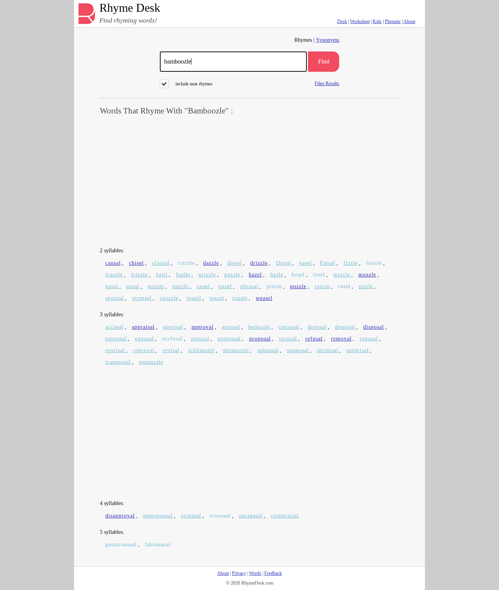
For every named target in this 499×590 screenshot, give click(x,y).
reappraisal (285, 516)
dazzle (211, 263)
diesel (234, 263)
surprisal (358, 350)
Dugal (283, 263)
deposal (317, 327)
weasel (264, 298)
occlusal (172, 339)
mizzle (341, 275)
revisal (171, 350)
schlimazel (201, 350)
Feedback (273, 573)
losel (319, 275)
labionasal (158, 544)
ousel (203, 286)
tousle (240, 298)
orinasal (191, 516)
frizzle (139, 275)
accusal (114, 327)
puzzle (298, 286)
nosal (133, 286)
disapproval (120, 516)
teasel (194, 298)
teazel (216, 298)
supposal (298, 350)
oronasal (220, 516)
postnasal (229, 339)
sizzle (366, 286)
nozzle (156, 286)
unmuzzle (151, 362)
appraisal (143, 327)
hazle (276, 275)
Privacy (239, 573)
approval (202, 327)
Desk (342, 21)
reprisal (115, 350)
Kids (377, 21)
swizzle (169, 298)
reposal (369, 339)
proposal (260, 339)
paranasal (251, 516)
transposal (118, 362)
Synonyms (327, 40)
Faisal (327, 263)
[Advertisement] (249, 181)
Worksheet (360, 21)
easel (305, 263)
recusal (288, 339)
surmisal (327, 350)
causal (113, 263)
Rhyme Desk (129, 8)
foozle (374, 263)
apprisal (173, 327)
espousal (116, 339)
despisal (345, 327)
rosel (344, 286)
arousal (231, 327)
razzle (322, 286)
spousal (114, 298)
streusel (142, 298)
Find (323, 61)
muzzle (367, 275)
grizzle (207, 275)
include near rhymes (193, 84)
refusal (314, 339)
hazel (255, 275)
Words (255, 573)
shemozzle (236, 350)
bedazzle (259, 327)
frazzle (114, 275)
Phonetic (393, 21)
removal (341, 339)
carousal (288, 327)
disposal (373, 327)
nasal (111, 286)
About (409, 21)
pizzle (274, 286)
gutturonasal (121, 544)
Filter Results (327, 83)
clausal (161, 263)
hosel (298, 275)
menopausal (158, 516)
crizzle (186, 263)
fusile (183, 275)
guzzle (232, 275)
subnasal (268, 350)
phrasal (249, 286)
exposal (144, 339)
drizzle (259, 263)
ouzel (225, 286)
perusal (200, 339)
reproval (143, 350)
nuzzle (180, 286)
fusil (162, 275)
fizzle (350, 263)
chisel (136, 263)
